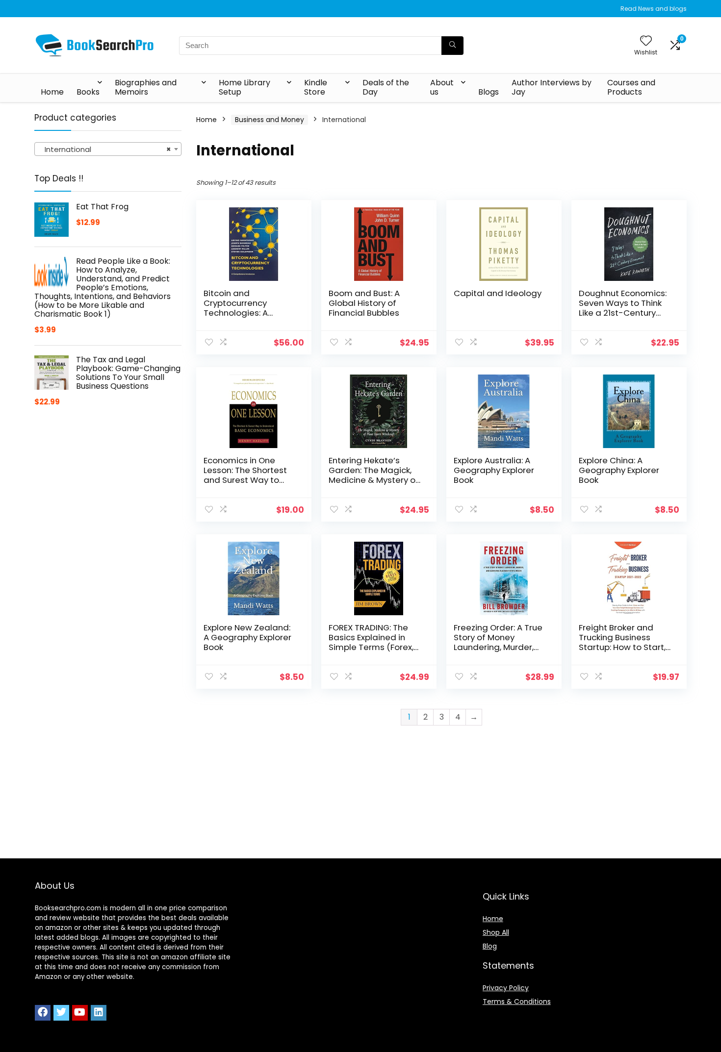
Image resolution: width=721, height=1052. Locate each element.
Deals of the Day (385, 87)
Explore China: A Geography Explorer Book (619, 470)
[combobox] (107, 149)
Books (88, 92)
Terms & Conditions (517, 1001)
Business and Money (269, 120)
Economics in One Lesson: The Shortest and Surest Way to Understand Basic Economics (245, 479)
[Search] (452, 45)
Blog (490, 946)
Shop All (496, 932)
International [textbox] (105, 149)
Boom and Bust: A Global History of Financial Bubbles (364, 303)
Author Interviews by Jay (552, 87)
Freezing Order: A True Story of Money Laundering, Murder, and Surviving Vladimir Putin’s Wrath (499, 647)
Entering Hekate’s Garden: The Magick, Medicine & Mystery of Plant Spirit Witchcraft (374, 475)
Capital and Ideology (497, 293)
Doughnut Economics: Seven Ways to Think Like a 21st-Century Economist (623, 307)
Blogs (488, 92)
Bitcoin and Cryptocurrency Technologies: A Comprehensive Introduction (236, 312)
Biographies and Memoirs (146, 87)
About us (442, 87)
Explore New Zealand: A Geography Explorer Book (247, 637)
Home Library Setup (244, 87)
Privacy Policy (506, 988)
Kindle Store (315, 87)
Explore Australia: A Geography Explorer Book (494, 470)
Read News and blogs (653, 8)
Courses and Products (631, 87)
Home (52, 92)
